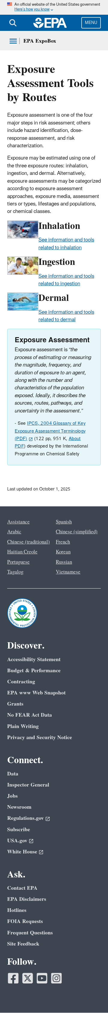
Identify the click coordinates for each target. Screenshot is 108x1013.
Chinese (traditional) (28, 542)
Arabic (14, 531)
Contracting (21, 682)
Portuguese (18, 562)
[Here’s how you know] (54, 7)
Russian (64, 562)
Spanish (64, 522)
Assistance (18, 522)
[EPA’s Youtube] (42, 978)
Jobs (12, 796)
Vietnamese (68, 572)
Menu (91, 22)
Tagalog (15, 572)
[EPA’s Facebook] (13, 978)
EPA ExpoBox (39, 40)
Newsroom (19, 807)
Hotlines (16, 910)
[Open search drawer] (13, 22)
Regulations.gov (25, 818)
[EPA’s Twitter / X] (28, 978)
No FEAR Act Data (29, 715)
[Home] (50, 23)
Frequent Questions (30, 933)
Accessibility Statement (34, 659)
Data (12, 774)
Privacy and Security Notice (39, 737)
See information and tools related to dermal (66, 316)
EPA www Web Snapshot (36, 693)
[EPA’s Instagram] (56, 978)
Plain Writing (23, 726)
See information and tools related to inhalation (66, 244)
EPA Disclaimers (26, 899)
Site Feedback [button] (23, 944)
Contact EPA (22, 888)
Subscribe (18, 829)
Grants (15, 704)
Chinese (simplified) (77, 531)
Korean (63, 552)
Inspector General (28, 785)
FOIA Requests (25, 921)
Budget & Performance (34, 670)
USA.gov (17, 841)
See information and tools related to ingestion (66, 280)
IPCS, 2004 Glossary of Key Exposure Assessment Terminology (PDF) (50, 431)
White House (22, 852)
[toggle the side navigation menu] (13, 41)
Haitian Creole (22, 552)
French (63, 542)
